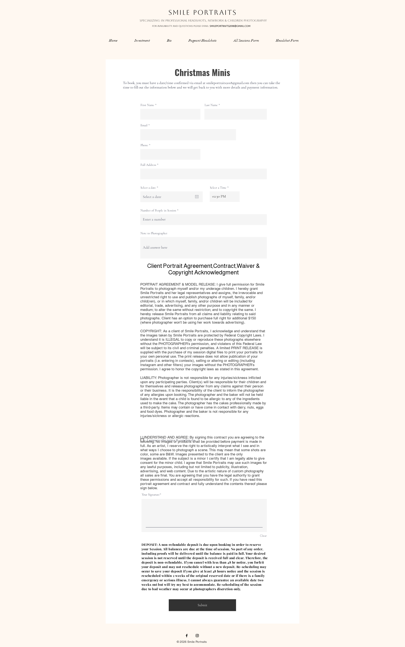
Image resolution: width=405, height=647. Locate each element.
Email (143, 125)
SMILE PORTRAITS (202, 12)
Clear (263, 536)
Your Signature (151, 494)
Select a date (150, 187)
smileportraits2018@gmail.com (230, 26)
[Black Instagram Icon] (197, 635)
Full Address (148, 164)
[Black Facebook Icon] (187, 635)
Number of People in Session (158, 210)
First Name (147, 105)
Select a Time (218, 187)
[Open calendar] (196, 196)
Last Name (211, 105)
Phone (144, 145)
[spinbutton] (225, 196)
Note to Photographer (153, 233)
